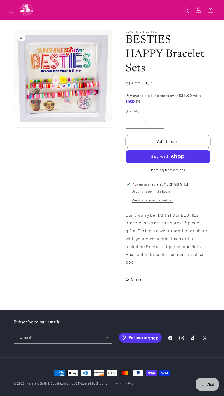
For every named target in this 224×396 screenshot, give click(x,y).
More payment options (168, 170)
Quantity (132, 111)
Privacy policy (123, 383)
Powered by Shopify (92, 383)
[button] (11, 10)
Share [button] (136, 279)
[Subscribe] (106, 337)
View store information (152, 200)
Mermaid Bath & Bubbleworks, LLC (52, 383)
